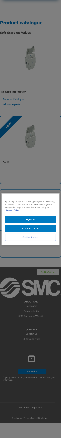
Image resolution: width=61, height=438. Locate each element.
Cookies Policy (12, 210)
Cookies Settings (30, 237)
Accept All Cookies (30, 228)
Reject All (30, 219)
